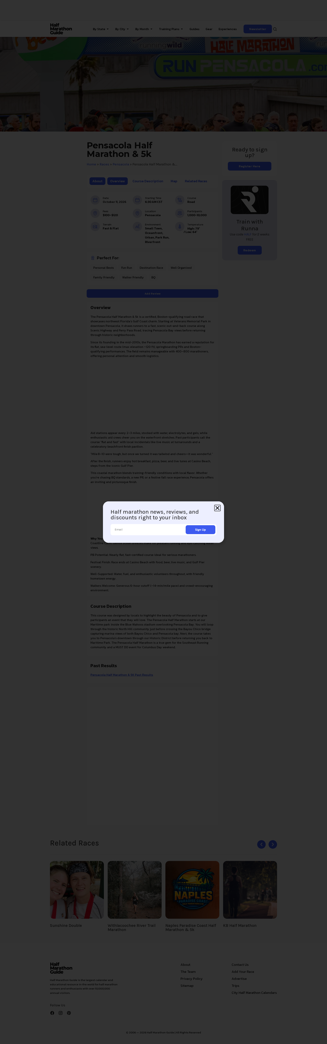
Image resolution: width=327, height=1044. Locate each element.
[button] (217, 508)
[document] (163, 522)
